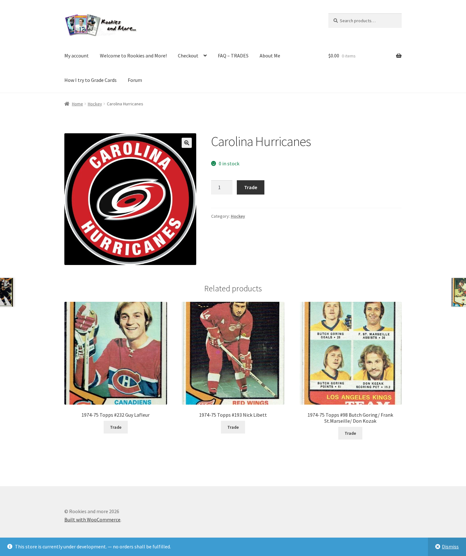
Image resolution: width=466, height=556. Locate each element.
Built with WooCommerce (92, 519)
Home (77, 104)
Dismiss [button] (450, 546)
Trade (250, 187)
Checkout (188, 55)
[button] (187, 143)
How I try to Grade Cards (90, 80)
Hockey (95, 104)
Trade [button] (115, 427)
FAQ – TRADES (233, 55)
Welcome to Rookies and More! (133, 55)
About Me (270, 55)
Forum (135, 80)
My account (76, 55)
